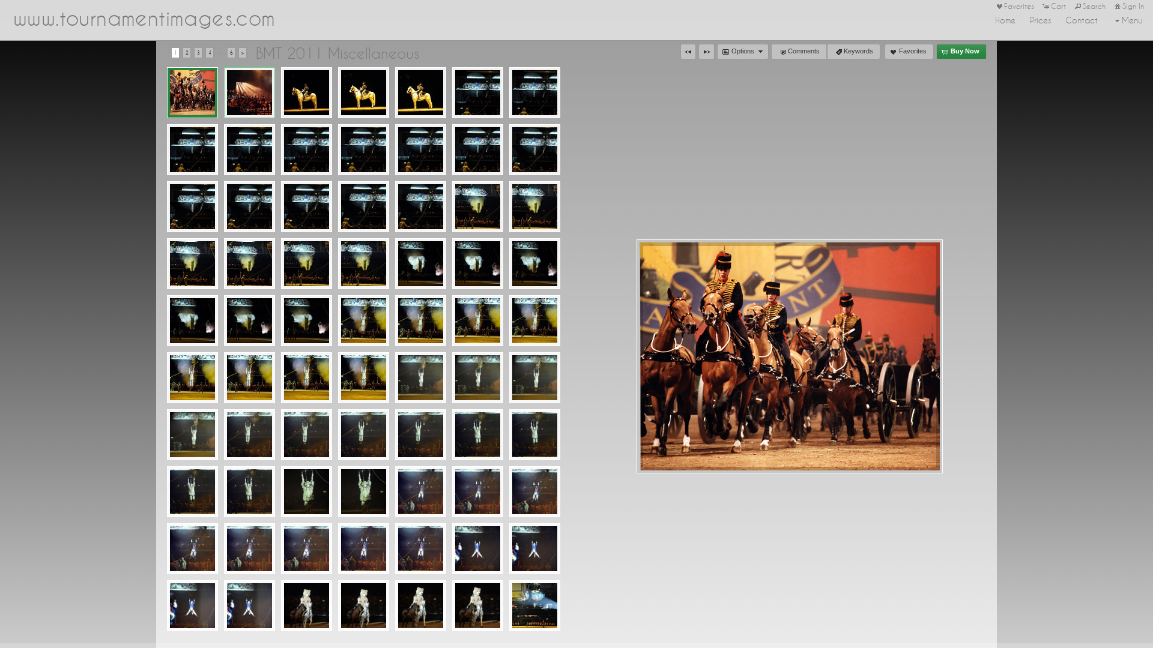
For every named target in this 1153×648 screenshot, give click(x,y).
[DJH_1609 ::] (477, 548)
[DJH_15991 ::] (192, 434)
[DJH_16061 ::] (192, 548)
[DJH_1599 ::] (534, 377)
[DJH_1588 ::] (477, 206)
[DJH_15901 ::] (363, 263)
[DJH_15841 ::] (477, 149)
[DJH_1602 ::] (477, 434)
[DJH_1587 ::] (363, 206)
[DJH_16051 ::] (477, 491)
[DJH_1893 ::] (534, 605)
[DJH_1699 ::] (420, 605)
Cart (1058, 6)
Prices (1040, 20)
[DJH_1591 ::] (420, 263)
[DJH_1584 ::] (420, 149)
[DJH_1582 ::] (192, 149)
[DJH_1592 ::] (534, 263)
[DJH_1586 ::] (249, 206)
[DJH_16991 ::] (477, 605)
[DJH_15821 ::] (249, 149)
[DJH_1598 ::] (420, 377)
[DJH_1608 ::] (363, 548)
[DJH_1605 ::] (420, 491)
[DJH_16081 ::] (420, 548)
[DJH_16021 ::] (534, 434)
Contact (1081, 20)
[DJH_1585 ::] (534, 149)
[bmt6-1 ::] (192, 92)
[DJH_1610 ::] (192, 605)
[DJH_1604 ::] (306, 491)
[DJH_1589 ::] (192, 263)
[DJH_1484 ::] (420, 92)
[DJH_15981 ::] (477, 377)
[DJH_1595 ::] (477, 320)
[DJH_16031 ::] (249, 491)
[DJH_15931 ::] (306, 320)
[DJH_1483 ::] (363, 92)
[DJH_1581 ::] (477, 92)
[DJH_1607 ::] (249, 548)
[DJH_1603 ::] (192, 491)
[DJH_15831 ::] (363, 149)
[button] (688, 51)
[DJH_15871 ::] (420, 206)
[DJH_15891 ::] (249, 263)
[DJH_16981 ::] (363, 605)
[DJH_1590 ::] (306, 263)
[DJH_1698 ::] (306, 605)
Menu (1132, 20)
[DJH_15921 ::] (192, 320)
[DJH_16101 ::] (249, 605)
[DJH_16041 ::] (363, 491)
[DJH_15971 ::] (363, 377)
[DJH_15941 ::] (420, 320)
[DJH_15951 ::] (534, 320)
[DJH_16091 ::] (534, 548)
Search (1094, 6)
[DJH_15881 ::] (534, 206)
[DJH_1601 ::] (363, 434)
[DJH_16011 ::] (420, 434)
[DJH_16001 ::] (306, 434)
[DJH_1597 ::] (306, 377)
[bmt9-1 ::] (249, 92)
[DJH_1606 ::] (534, 491)
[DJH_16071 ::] (306, 548)
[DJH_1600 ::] (249, 434)
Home (1005, 20)
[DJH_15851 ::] (192, 206)
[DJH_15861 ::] (306, 206)
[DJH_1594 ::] (363, 320)
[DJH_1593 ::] (249, 320)
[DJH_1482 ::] (306, 92)
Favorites (1019, 6)
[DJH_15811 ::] (534, 92)
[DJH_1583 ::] (306, 149)
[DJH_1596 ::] (192, 377)
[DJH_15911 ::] (477, 263)
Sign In (1133, 6)
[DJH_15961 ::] (249, 377)
